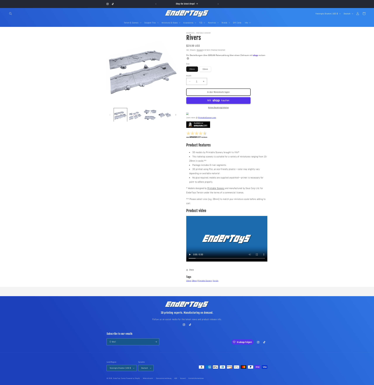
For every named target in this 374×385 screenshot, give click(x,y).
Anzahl (188, 75)
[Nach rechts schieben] (176, 115)
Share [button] (191, 269)
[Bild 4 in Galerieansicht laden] (165, 114)
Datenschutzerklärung (164, 378)
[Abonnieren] (156, 341)
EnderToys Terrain (119, 378)
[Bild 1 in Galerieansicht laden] (120, 114)
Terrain (215, 281)
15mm (205, 69)
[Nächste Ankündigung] (218, 4)
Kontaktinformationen (196, 378)
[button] (10, 13)
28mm (192, 69)
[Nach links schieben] (110, 115)
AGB (175, 378)
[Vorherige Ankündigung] (156, 4)
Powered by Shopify (133, 378)
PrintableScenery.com (207, 117)
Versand (200, 50)
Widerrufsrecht (148, 378)
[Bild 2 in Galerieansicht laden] (135, 114)
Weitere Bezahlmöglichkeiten (218, 107)
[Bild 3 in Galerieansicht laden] (150, 114)
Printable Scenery (215, 188)
